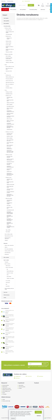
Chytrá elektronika (7, 252)
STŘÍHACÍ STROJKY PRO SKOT (10, 114)
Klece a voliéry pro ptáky (8, 234)
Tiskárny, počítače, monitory (9, 250)
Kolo (6, 284)
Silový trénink (9, 276)
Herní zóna (5, 292)
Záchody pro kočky (9, 71)
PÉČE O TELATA (9, 118)
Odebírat (45, 363)
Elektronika (5, 243)
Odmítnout (39, 415)
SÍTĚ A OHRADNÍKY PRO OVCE (10, 140)
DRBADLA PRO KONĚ (10, 184)
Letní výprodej (6, 18)
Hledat (30, 5)
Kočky (6, 64)
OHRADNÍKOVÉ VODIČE (9, 203)
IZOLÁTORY (9, 205)
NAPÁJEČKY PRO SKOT (9, 98)
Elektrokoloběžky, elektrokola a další (9, 289)
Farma (6, 90)
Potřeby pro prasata (9, 154)
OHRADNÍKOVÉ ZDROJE (9, 201)
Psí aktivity (7, 86)
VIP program (4, 394)
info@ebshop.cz (18, 376)
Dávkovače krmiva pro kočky (9, 69)
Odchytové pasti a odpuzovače (7, 238)
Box (7, 269)
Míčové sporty (8, 265)
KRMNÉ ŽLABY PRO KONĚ (10, 182)
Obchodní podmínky (10, 1)
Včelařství (6, 240)
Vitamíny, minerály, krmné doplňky (10, 32)
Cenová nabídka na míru (6, 391)
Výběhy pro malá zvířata (9, 62)
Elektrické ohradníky (9, 198)
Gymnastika (7, 286)
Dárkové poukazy (6, 294)
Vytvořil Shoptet (48, 417)
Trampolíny (6, 262)
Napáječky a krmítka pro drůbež (9, 47)
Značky (5, 297)
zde (24, 415)
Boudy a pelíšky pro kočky (10, 66)
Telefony (6, 247)
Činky (7, 274)
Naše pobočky (3, 1)
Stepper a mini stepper (10, 278)
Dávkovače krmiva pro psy (10, 82)
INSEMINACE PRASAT (10, 161)
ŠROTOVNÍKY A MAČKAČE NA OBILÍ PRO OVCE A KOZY (10, 151)
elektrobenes (41, 376)
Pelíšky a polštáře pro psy (10, 76)
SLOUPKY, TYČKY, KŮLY (9, 208)
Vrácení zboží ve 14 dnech (6, 388)
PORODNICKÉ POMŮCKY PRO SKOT (10, 111)
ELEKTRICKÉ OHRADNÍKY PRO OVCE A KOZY (10, 219)
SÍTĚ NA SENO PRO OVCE (10, 143)
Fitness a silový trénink (9, 267)
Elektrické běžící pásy (10, 271)
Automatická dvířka (9, 34)
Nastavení (13, 418)
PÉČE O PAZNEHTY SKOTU (10, 109)
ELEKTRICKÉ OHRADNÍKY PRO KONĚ (10, 223)
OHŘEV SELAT (9, 171)
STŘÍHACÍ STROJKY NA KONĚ (10, 189)
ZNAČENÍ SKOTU (9, 129)
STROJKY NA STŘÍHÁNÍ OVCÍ (9, 148)
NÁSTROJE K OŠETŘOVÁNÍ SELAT (10, 167)
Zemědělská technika (9, 93)
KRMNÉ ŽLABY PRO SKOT (10, 100)
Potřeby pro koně (8, 177)
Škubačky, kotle (8, 36)
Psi (5, 73)
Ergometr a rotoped (10, 272)
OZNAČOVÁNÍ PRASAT (9, 169)
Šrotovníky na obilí (9, 29)
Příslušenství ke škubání (9, 38)
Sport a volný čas (7, 263)
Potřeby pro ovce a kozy (9, 131)
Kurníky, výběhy (8, 44)
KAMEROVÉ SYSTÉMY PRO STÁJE (10, 117)
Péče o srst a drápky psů (10, 84)
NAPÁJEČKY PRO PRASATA (9, 157)
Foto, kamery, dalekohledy (9, 249)
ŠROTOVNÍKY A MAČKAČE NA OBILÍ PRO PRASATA (10, 174)
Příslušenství (7, 254)
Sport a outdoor (6, 260)
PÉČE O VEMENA (9, 104)
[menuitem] (5, 9)
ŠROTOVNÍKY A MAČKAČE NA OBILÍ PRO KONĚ (10, 195)
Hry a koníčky (8, 280)
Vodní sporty (8, 282)
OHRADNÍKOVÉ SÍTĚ (10, 210)
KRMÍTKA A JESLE (10, 136)
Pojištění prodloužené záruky (6, 389)
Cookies (3, 399)
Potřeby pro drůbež (8, 28)
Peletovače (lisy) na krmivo (9, 235)
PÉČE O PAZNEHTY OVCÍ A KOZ (10, 146)
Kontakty (20, 388)
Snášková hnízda (8, 41)
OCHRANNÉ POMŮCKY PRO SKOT (10, 124)
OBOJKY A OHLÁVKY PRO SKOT (10, 121)
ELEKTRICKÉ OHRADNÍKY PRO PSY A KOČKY (10, 226)
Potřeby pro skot (8, 95)
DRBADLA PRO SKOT (10, 102)
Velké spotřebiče (6, 20)
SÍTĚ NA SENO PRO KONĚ (10, 187)
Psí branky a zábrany (9, 87)
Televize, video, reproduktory (9, 245)
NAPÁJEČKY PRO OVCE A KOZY (9, 134)
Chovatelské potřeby (7, 26)
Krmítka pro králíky (9, 60)
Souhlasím (38, 412)
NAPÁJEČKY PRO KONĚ (9, 180)
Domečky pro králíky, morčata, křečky (9, 58)
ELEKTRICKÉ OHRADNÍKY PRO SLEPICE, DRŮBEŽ (10, 212)
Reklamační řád (4, 386)
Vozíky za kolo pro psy (9, 80)
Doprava (3, 392)
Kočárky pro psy (8, 75)
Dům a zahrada (6, 257)
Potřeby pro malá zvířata (8, 54)
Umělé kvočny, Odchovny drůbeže (10, 50)
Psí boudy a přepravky (9, 78)
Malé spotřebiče (6, 23)
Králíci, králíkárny (8, 56)
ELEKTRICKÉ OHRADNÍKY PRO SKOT (10, 216)
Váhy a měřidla (8, 230)
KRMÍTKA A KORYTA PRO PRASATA (10, 159)
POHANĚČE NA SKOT (10, 106)
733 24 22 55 (29, 376)
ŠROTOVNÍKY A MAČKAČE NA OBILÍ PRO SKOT (10, 127)
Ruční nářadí (8, 231)
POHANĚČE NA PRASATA (9, 164)
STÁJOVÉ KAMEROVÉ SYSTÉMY (10, 192)
